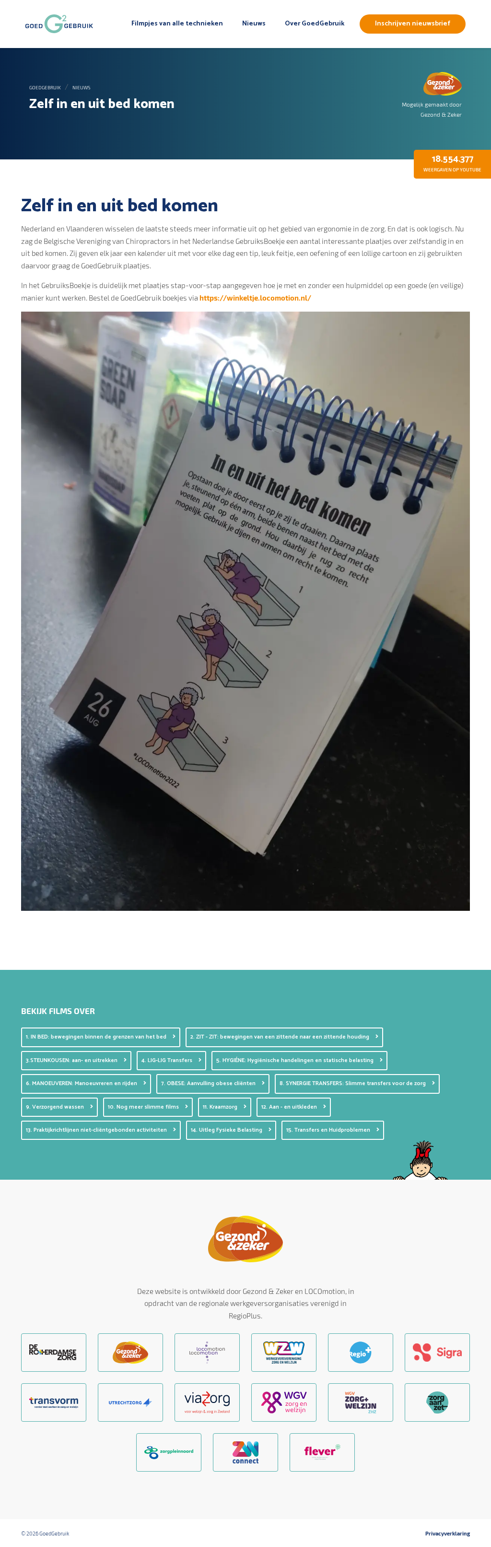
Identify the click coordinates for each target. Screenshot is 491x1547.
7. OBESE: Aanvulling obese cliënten (209, 1083)
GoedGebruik (45, 87)
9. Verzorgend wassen (55, 1107)
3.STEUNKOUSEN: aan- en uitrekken (72, 1060)
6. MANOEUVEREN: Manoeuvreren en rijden (82, 1083)
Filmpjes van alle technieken (177, 23)
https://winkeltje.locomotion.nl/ (255, 297)
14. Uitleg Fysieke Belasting (227, 1130)
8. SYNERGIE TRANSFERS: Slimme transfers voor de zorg (353, 1083)
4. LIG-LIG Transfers (167, 1060)
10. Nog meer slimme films (144, 1107)
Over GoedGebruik (314, 23)
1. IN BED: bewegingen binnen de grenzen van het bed (97, 1036)
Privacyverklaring (447, 1533)
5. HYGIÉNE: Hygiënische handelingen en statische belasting (295, 1060)
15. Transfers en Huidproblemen (329, 1130)
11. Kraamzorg (221, 1107)
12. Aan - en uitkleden (289, 1107)
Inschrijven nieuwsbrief (412, 23)
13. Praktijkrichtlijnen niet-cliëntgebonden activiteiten (97, 1130)
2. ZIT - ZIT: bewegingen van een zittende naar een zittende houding (280, 1036)
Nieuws (254, 23)
